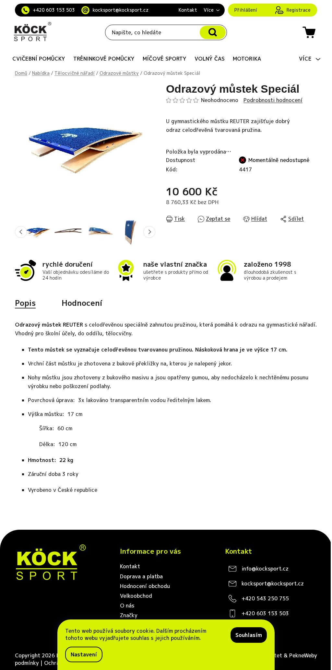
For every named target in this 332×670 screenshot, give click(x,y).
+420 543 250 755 (265, 598)
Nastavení (84, 654)
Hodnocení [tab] (82, 302)
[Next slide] (149, 232)
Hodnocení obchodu (145, 586)
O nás (127, 605)
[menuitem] (38, 59)
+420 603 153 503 (54, 10)
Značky (128, 615)
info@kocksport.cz (265, 568)
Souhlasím (248, 635)
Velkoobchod (136, 595)
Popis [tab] (25, 302)
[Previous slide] (21, 232)
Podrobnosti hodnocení (272, 100)
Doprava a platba (141, 576)
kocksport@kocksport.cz (120, 10)
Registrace (299, 10)
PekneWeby (303, 655)
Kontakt (188, 10)
